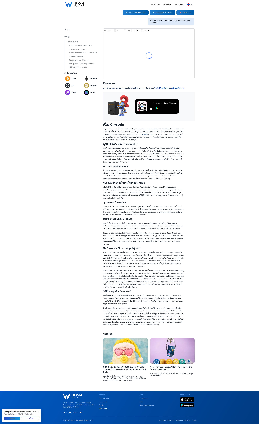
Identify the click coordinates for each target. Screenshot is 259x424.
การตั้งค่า (30, 418)
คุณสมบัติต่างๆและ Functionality (80, 45)
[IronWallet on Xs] (65, 412)
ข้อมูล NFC (103, 402)
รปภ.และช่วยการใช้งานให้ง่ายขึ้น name (83, 53)
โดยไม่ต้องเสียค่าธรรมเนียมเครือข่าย (169, 88)
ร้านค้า (101, 405)
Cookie (194, 420)
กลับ (68, 29)
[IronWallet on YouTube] (70, 412)
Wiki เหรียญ (167, 4)
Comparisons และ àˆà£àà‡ (78, 60)
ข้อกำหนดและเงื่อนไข (183, 420)
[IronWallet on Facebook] (75, 412)
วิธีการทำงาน (155, 4)
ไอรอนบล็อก (178, 4)
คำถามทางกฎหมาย (147, 405)
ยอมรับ (12, 418)
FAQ (141, 402)
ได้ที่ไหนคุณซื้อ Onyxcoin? (78, 67)
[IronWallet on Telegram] (81, 412)
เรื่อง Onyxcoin (73, 42)
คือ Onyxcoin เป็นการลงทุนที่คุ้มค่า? (81, 64)
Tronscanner (186, 12)
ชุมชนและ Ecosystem (76, 56)
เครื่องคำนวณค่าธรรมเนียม (136, 12)
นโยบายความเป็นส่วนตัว (166, 420)
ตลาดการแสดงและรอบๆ (77, 49)
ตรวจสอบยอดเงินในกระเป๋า (162, 12)
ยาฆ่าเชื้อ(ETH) (147, 134)
